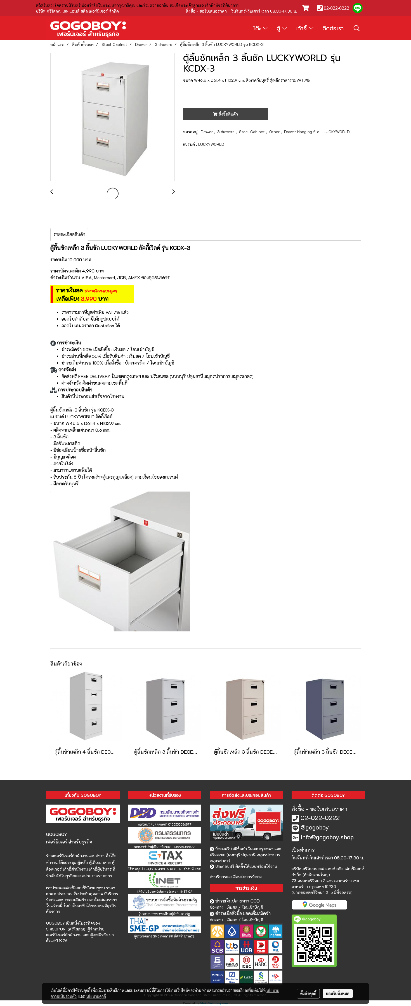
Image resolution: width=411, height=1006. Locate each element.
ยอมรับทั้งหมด (337, 993)
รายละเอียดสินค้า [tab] (69, 234)
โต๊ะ (258, 28)
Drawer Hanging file (302, 131)
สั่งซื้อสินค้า (228, 114)
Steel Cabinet (252, 131)
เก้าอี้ (302, 28)
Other (275, 131)
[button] (357, 28)
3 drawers (226, 131)
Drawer (207, 131)
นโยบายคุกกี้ (96, 996)
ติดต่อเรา (333, 28)
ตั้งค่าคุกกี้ (308, 993)
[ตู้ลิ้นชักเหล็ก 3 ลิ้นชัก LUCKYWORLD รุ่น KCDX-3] (112, 117)
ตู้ (279, 28)
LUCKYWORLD (337, 131)
